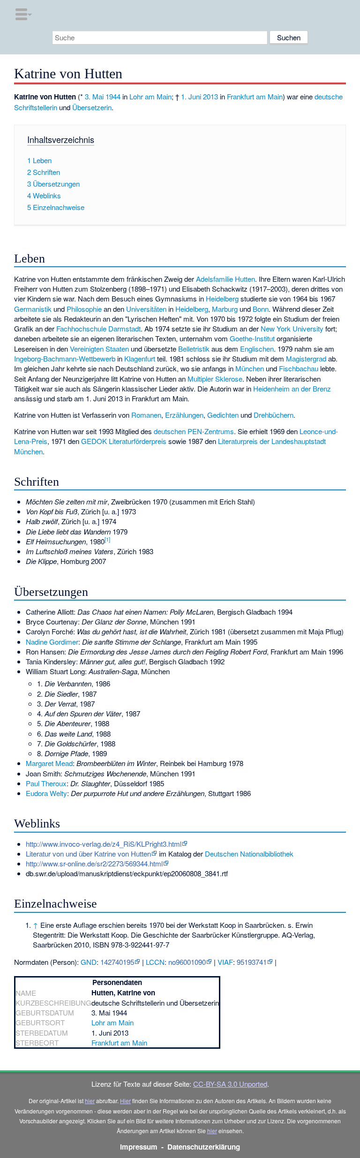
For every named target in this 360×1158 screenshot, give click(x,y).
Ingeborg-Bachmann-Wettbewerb (64, 358)
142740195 (117, 962)
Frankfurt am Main (255, 96)
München (249, 368)
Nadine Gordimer (52, 642)
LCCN (155, 962)
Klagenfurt (139, 358)
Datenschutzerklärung (203, 1147)
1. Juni (191, 96)
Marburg (225, 309)
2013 (210, 96)
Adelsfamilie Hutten (225, 279)
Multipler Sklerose (215, 378)
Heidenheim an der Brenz (292, 388)
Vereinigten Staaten (99, 348)
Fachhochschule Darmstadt (98, 328)
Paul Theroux (46, 783)
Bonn (261, 309)
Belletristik (194, 348)
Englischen (257, 348)
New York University (292, 328)
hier (90, 1101)
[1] (107, 539)
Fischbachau (298, 368)
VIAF (225, 962)
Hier (125, 1101)
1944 (112, 96)
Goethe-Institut (252, 338)
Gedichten (223, 415)
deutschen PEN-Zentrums (194, 431)
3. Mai (94, 96)
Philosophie (84, 309)
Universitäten (146, 309)
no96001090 (187, 962)
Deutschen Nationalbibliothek (249, 853)
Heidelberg (222, 298)
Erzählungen (184, 415)
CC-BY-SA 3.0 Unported (230, 1084)
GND (89, 962)
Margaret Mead (49, 763)
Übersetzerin (92, 107)
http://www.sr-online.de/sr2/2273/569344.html (94, 863)
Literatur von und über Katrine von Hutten (88, 853)
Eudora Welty (46, 793)
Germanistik (33, 309)
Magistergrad (306, 358)
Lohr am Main (150, 96)
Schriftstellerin (35, 107)
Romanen (146, 415)
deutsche (329, 96)
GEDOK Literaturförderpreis (123, 441)
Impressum (139, 1147)
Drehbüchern (273, 415)
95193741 (252, 962)
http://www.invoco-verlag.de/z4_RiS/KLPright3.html (103, 844)
